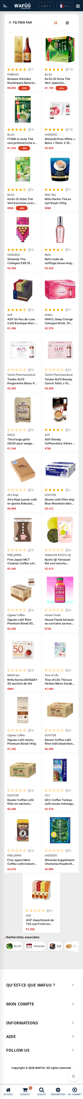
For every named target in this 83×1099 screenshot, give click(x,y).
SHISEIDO (51, 134)
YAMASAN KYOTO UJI (58, 555)
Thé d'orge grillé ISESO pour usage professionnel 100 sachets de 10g (19, 441)
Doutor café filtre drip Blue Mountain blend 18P (59, 501)
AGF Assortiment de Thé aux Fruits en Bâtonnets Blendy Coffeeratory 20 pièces (40, 922)
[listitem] (13, 946)
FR (66, 6)
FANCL (49, 315)
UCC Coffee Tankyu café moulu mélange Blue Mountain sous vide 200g (59, 802)
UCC (47, 795)
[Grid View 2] (57, 23)
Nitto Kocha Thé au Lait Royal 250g (58, 201)
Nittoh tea (13, 675)
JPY (44, 6)
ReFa (48, 255)
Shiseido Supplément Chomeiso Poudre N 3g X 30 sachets (60, 862)
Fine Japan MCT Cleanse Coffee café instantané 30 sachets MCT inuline (21, 561)
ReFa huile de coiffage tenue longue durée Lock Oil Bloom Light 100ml (60, 261)
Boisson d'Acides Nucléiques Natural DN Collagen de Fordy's (20, 81)
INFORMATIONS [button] (22, 1022)
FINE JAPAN (14, 555)
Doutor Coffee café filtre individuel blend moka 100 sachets (59, 742)
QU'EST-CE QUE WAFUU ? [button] (30, 985)
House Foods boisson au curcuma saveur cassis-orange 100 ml (60, 622)
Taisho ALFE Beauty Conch (59, 381)
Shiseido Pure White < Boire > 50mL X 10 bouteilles (60, 141)
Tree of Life (51, 675)
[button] (44, 22)
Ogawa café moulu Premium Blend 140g (21, 742)
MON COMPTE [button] (20, 1004)
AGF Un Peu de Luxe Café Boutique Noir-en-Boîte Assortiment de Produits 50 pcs (22, 321)
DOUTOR (50, 495)
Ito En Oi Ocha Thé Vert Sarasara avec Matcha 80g (20, 201)
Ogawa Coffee (16, 615)
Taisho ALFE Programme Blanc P (21, 381)
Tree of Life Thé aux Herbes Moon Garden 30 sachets (59, 682)
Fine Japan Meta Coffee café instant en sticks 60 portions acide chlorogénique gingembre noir (22, 862)
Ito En (48, 74)
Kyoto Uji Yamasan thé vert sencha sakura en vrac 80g (58, 561)
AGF (9, 315)
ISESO (11, 435)
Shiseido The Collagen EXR (18, 261)
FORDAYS (13, 74)
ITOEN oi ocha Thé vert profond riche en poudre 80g (21, 141)
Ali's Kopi (12, 495)
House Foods (53, 615)
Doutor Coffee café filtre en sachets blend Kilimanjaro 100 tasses (22, 802)
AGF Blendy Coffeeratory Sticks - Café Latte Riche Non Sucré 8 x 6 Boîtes (59, 441)
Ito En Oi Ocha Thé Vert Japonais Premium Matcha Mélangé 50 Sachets (59, 81)
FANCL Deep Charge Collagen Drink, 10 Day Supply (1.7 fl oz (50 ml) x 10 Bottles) (59, 321)
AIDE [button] (11, 1036)
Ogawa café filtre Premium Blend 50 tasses (20, 622)
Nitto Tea (50, 195)
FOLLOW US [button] (18, 1050)
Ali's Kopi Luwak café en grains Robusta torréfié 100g (22, 501)
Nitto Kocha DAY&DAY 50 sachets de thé (22, 681)
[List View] (67, 23)
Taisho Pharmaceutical (21, 375)
